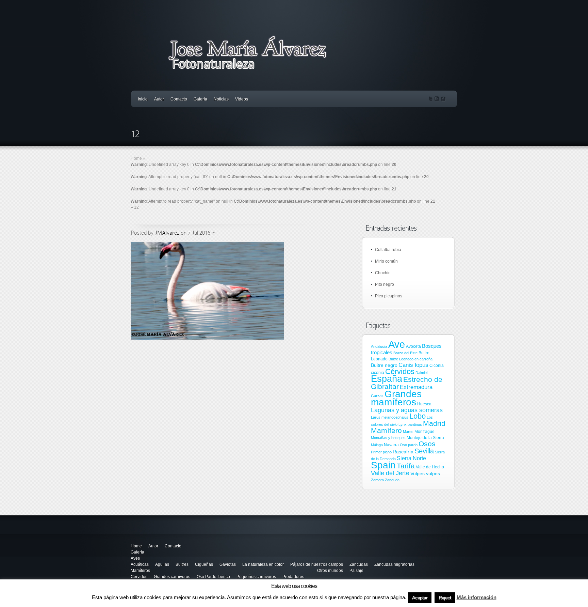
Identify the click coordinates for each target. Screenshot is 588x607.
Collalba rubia (388, 249)
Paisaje (356, 570)
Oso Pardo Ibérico (213, 576)
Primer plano (381, 452)
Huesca (424, 404)
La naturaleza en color (263, 564)
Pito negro (384, 284)
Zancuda (392, 480)
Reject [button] (445, 597)
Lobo (417, 416)
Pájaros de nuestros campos (316, 564)
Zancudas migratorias (394, 564)
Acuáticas (140, 564)
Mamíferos (140, 570)
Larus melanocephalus (389, 417)
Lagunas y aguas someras (407, 410)
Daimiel (421, 373)
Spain (383, 465)
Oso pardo (409, 445)
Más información (476, 597)
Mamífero (386, 430)
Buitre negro (384, 365)
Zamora (377, 480)
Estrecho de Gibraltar (406, 383)
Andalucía (379, 346)
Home (136, 158)
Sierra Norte (411, 458)
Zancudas (358, 564)
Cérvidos (399, 371)
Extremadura (416, 387)
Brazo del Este (405, 353)
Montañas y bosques (388, 438)
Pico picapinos (388, 296)
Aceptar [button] (419, 597)
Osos (427, 444)
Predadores (293, 576)
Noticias (221, 99)
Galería (200, 99)
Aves (135, 558)
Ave (396, 344)
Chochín (383, 272)
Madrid (434, 423)
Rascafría (403, 451)
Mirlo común (386, 261)
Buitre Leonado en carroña (410, 359)
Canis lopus (413, 365)
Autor (159, 99)
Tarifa (406, 466)
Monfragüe (424, 431)
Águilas (162, 564)
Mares (408, 432)
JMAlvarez (167, 233)
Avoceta (413, 346)
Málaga (377, 445)
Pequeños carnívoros (256, 576)
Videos (241, 99)
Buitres (182, 564)
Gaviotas (227, 564)
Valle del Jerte (390, 473)
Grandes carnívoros (172, 576)
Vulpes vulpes (425, 473)
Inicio (143, 99)
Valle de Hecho (430, 467)
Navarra (391, 444)
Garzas (377, 396)
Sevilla (424, 451)
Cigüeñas (204, 564)
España (386, 378)
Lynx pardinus (410, 424)
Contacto (178, 99)
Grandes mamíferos (396, 397)
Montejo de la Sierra (425, 437)
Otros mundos (330, 570)
